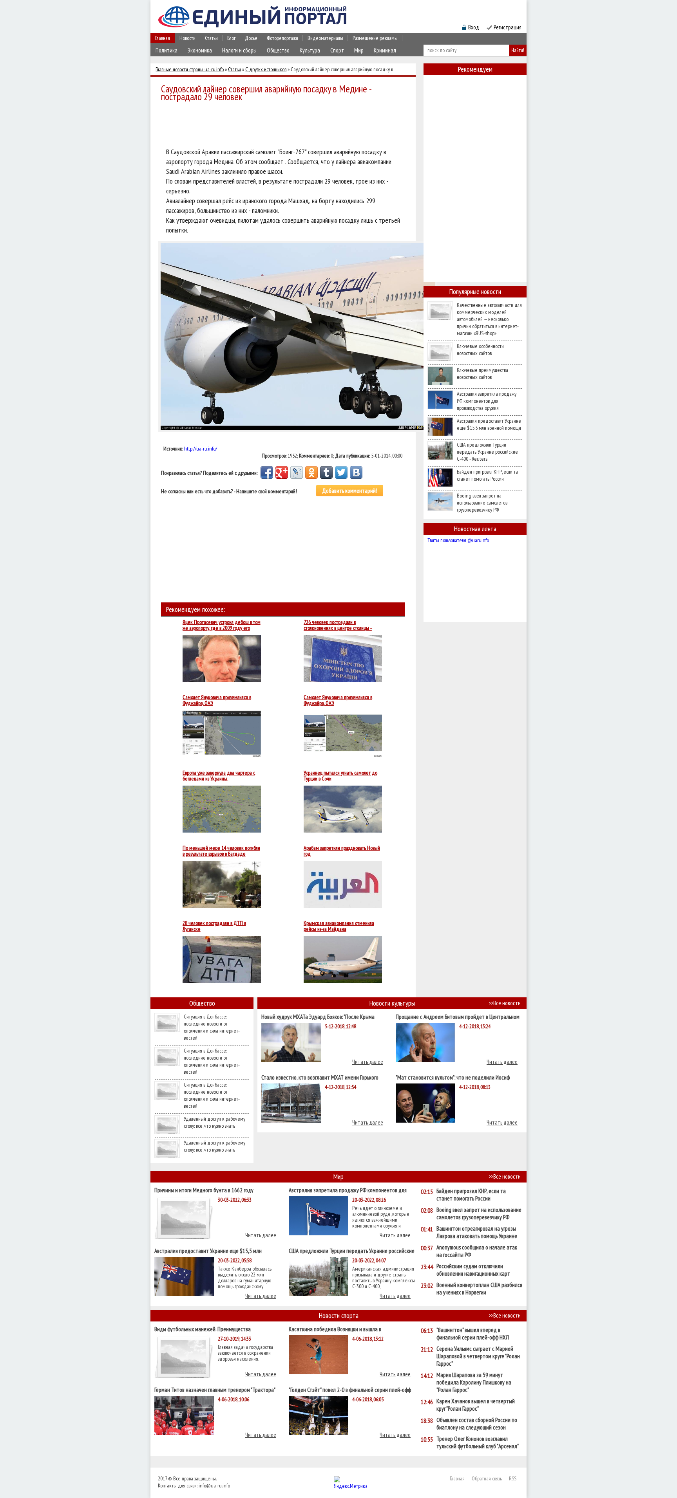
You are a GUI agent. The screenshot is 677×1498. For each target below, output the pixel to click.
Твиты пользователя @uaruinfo (458, 540)
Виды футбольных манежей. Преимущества (202, 1328)
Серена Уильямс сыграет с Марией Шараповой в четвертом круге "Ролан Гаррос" (478, 1356)
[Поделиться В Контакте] (356, 472)
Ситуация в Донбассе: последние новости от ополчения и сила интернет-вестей (212, 1027)
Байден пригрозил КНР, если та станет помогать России (487, 475)
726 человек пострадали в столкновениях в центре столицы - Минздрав (338, 625)
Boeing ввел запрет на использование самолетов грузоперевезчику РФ (482, 502)
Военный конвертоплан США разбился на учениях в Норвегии (479, 1288)
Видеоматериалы (325, 37)
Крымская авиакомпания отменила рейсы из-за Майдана (339, 926)
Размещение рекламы (375, 37)
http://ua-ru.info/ (200, 448)
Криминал (385, 50)
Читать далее (367, 1061)
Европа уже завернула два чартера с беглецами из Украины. (219, 776)
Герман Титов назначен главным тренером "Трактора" (214, 1389)
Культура (310, 50)
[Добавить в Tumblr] (326, 472)
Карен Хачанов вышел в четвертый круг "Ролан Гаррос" (475, 1404)
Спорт (337, 50)
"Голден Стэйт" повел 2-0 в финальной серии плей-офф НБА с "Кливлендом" (350, 1389)
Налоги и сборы (239, 50)
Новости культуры (392, 1003)
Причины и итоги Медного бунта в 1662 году (203, 1189)
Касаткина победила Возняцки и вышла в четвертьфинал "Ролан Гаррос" (335, 1328)
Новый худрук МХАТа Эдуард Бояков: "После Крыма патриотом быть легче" (318, 1016)
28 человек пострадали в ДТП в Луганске (214, 926)
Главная (162, 37)
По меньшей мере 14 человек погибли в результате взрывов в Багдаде (221, 851)
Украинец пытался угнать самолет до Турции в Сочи (340, 776)
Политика (166, 50)
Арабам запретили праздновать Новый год (342, 851)
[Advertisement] (285, 126)
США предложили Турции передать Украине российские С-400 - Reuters (487, 451)
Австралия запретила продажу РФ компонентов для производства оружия (486, 400)
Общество (278, 50)
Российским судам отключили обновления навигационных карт (473, 1269)
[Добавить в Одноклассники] (311, 472)
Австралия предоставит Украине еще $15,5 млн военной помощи (489, 424)
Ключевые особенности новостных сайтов (480, 350)
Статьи (211, 37)
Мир (359, 50)
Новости (187, 37)
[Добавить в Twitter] (341, 472)
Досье (251, 37)
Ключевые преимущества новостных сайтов (482, 373)
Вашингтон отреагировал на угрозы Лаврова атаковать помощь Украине (476, 1232)
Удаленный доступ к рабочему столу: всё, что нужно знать (214, 1122)
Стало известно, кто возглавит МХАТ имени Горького (319, 1077)
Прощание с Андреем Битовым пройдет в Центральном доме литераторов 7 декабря (458, 1016)
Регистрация (507, 27)
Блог (231, 37)
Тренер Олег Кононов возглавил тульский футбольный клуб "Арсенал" (477, 1442)
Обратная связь (487, 1478)
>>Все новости (505, 1003)
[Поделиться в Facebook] (267, 472)
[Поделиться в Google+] (281, 472)
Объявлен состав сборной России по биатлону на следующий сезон (476, 1423)
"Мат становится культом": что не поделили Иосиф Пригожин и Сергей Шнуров (453, 1077)
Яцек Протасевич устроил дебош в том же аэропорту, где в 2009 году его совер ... (222, 625)
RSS (512, 1478)
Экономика (200, 50)
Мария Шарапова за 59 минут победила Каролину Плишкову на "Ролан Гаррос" (473, 1382)
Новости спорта (338, 1315)
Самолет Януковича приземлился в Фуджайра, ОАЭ (217, 700)
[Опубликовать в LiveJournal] (296, 472)
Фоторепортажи (282, 37)
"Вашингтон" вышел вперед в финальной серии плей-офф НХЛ (472, 1333)
